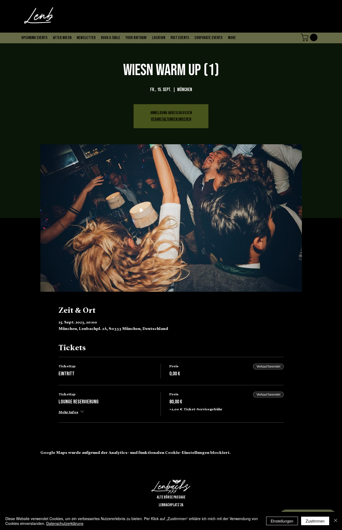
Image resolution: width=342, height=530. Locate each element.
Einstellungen (282, 521)
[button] (86, 27)
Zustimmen (315, 521)
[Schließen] (335, 521)
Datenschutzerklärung (64, 523)
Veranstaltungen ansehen (171, 119)
